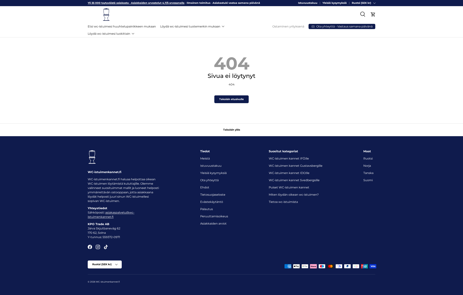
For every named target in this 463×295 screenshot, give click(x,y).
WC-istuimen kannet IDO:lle (289, 173)
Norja (367, 165)
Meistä (205, 158)
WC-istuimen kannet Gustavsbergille (295, 165)
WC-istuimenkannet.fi (108, 281)
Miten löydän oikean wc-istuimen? (294, 194)
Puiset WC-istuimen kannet (289, 187)
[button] (373, 14)
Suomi (368, 180)
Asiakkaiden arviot (213, 223)
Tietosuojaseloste (212, 194)
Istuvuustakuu (307, 3)
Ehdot (204, 187)
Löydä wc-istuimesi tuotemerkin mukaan (190, 26)
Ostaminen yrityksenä (288, 26)
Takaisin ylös (231, 129)
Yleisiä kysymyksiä (334, 3)
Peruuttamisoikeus (214, 216)
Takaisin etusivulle (231, 99)
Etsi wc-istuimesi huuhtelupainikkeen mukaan (122, 26)
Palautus (206, 209)
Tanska (368, 173)
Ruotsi (368, 158)
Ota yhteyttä (209, 180)
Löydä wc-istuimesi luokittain (109, 33)
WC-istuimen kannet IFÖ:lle (289, 158)
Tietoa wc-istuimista (283, 202)
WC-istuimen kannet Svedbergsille (294, 180)
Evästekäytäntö (211, 202)
